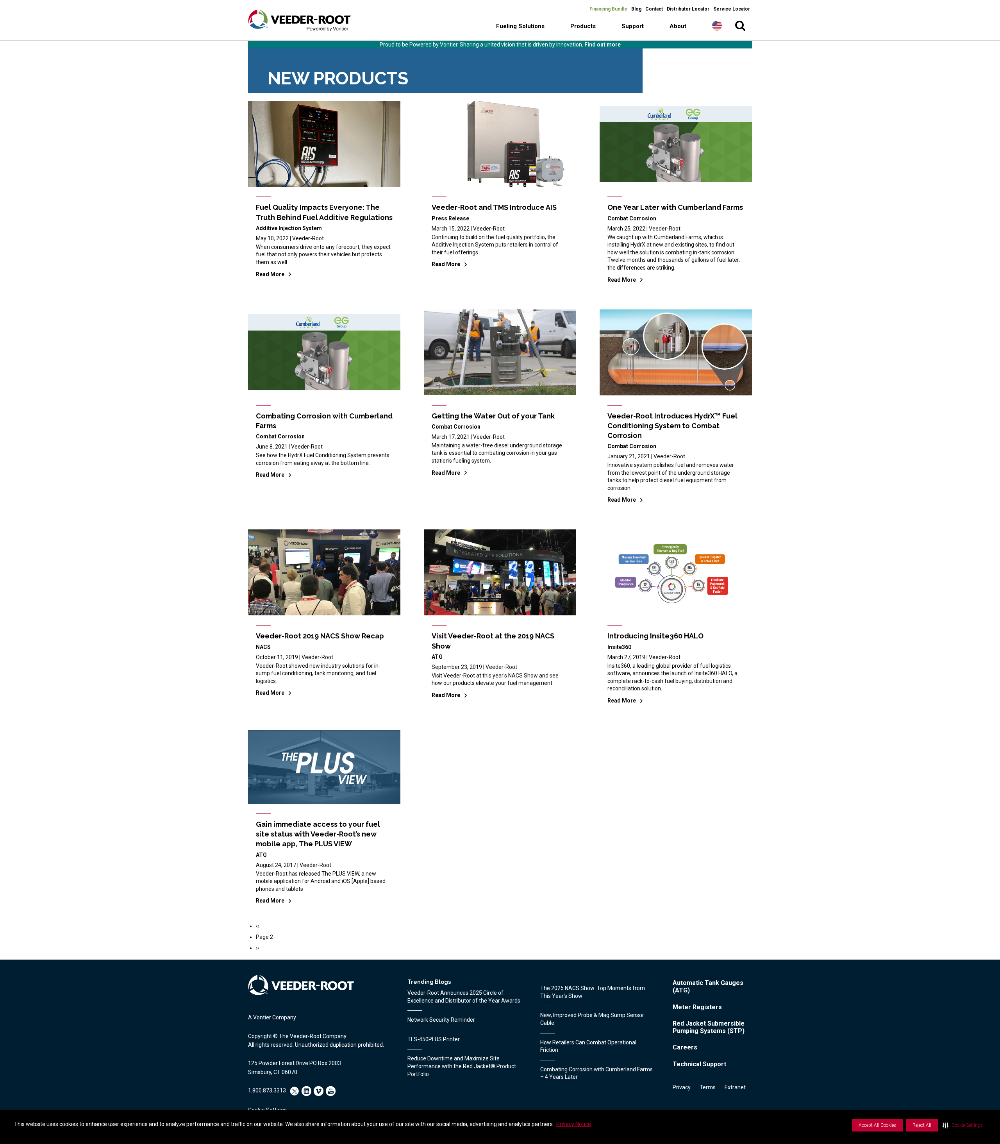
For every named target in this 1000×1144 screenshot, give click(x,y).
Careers (685, 1047)
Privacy (682, 1087)
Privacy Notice (573, 1124)
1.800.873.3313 (267, 1090)
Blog (636, 9)
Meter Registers (697, 1007)
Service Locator (731, 9)
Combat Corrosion (631, 218)
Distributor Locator (688, 9)
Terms (708, 1087)
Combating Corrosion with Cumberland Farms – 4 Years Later (596, 1073)
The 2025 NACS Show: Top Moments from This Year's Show (592, 992)
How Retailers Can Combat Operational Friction (588, 1046)
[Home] (299, 20)
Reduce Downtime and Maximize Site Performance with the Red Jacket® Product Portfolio (461, 1066)
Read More (270, 274)
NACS (263, 647)
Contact (654, 9)
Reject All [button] (921, 1125)
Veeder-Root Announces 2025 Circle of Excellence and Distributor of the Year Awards (463, 997)
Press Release (450, 218)
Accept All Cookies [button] (877, 1125)
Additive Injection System (289, 228)
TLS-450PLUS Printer (433, 1039)
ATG (437, 657)
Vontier (262, 1017)
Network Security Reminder (441, 1020)
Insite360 (619, 647)
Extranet (735, 1087)
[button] (962, 1125)
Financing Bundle (608, 9)
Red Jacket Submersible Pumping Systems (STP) (709, 1027)
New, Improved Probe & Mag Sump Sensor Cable (592, 1019)
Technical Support (699, 1064)
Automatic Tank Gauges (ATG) (708, 986)
